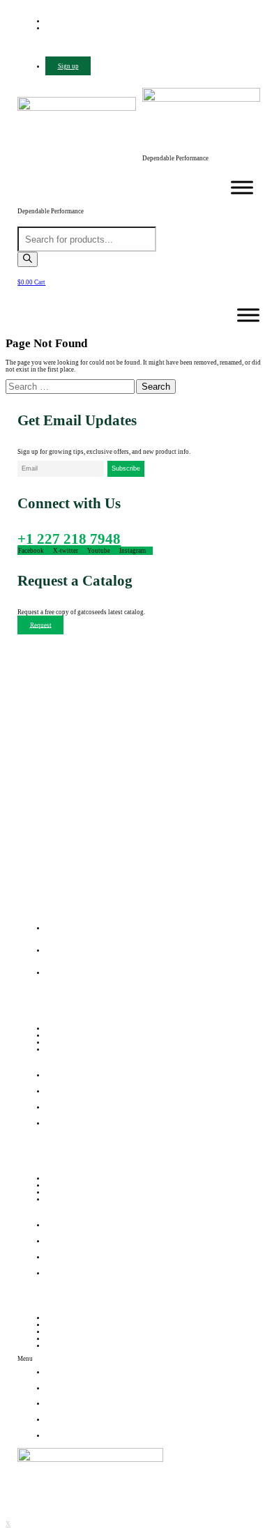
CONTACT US (68, 1345)
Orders (54, 1178)
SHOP (56, 1338)
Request (41, 624)
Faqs (51, 1199)
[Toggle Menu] (242, 188)
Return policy (63, 1185)
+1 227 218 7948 (69, 539)
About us (57, 1035)
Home (53, 1028)
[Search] (27, 259)
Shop (52, 1042)
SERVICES (63, 1331)
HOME (58, 1317)
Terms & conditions (71, 1192)
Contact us (59, 1049)
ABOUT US (64, 1324)
